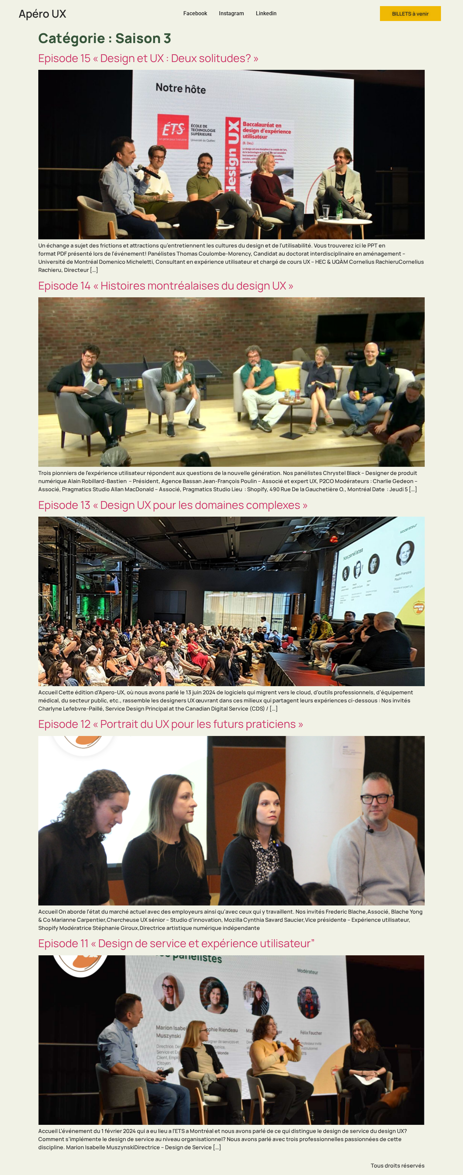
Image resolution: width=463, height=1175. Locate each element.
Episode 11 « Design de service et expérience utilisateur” (176, 943)
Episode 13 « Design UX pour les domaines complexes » (173, 504)
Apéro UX (42, 13)
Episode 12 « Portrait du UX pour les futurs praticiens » (171, 723)
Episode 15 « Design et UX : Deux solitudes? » (148, 58)
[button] (410, 13)
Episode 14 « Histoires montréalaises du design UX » (166, 285)
